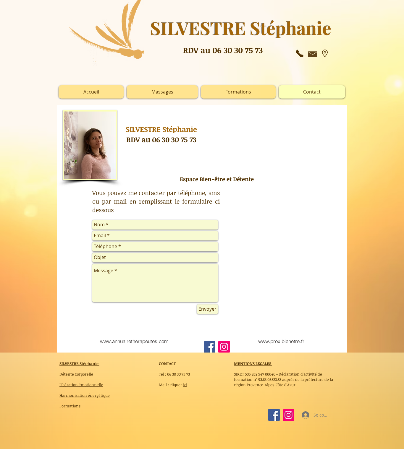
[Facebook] (209, 347)
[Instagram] (224, 347)
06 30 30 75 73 (178, 374)
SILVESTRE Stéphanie (79, 363)
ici (185, 384)
